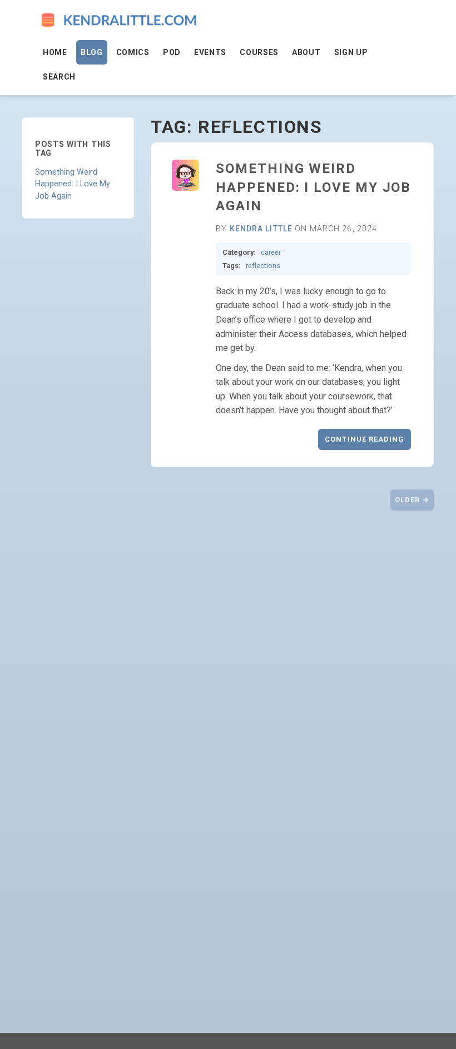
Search (59, 76)
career (271, 252)
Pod (172, 52)
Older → (412, 500)
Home (55, 52)
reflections (263, 265)
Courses (259, 52)
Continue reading (364, 439)
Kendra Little (261, 228)
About (306, 52)
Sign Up (351, 52)
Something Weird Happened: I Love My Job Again (72, 184)
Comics (133, 52)
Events (210, 52)
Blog (92, 52)
